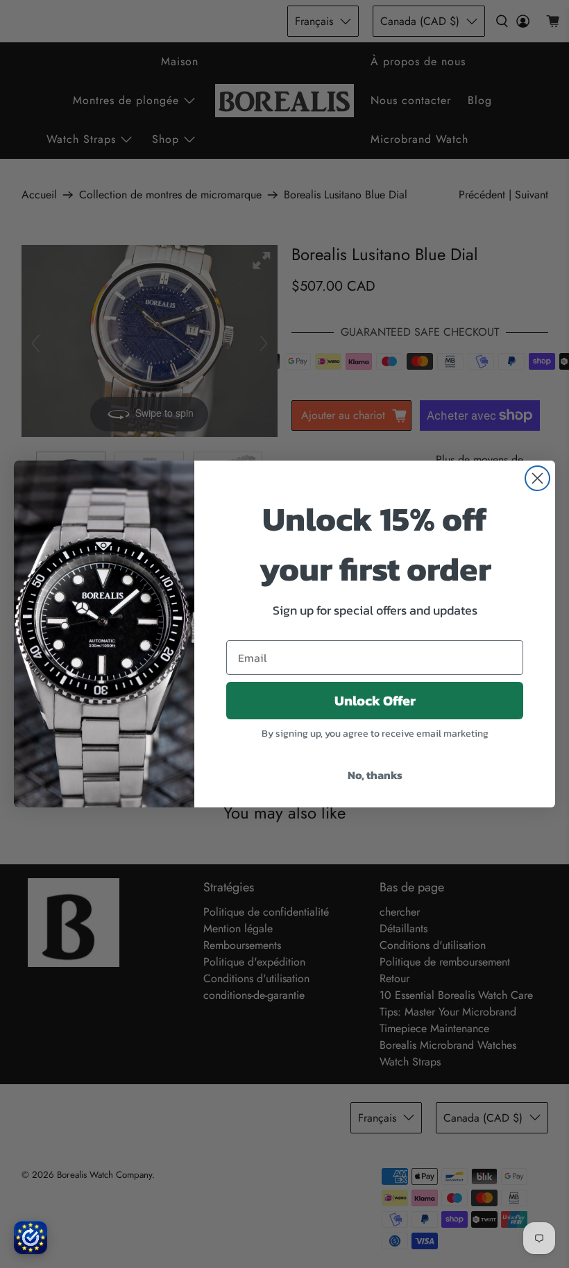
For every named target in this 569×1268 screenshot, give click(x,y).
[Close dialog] (537, 478)
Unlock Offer (375, 700)
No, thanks (375, 774)
